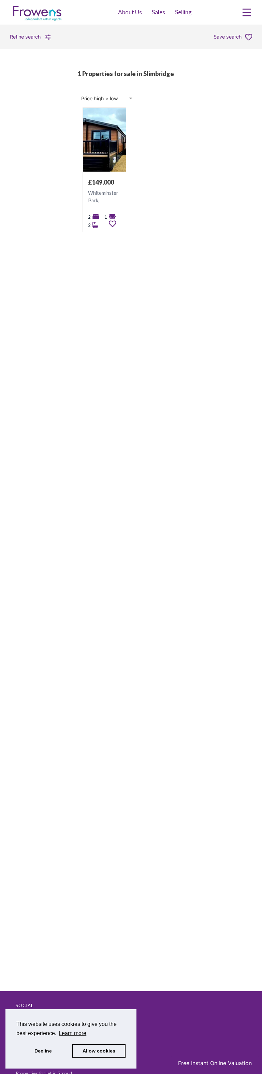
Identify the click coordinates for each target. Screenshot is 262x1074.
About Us (130, 12)
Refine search (25, 37)
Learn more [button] (72, 1033)
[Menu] (247, 12)
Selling (183, 12)
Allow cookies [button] (99, 1051)
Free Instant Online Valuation (215, 1063)
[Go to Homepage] (41, 12)
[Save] (112, 224)
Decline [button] (43, 1051)
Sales (158, 12)
